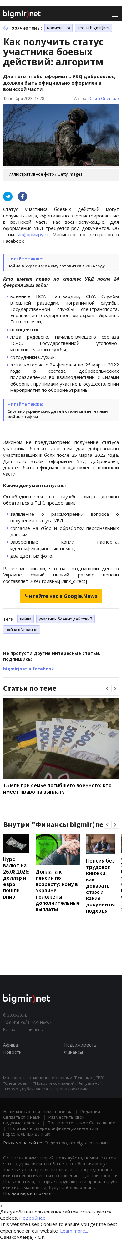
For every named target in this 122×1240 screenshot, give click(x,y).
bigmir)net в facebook (28, 669)
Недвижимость (80, 1045)
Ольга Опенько (103, 98)
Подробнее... (33, 1218)
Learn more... (74, 1231)
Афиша (10, 1045)
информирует (33, 234)
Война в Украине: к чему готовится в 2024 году (56, 266)
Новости (12, 1052)
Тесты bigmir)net (93, 28)
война (25, 619)
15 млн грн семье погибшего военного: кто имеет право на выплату (57, 788)
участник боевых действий (65, 619)
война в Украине (22, 629)
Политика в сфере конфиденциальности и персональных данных (50, 1131)
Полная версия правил (27, 1193)
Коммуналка (58, 28)
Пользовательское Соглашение (81, 1123)
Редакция (90, 1111)
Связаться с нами (22, 1117)
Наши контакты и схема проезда (38, 1111)
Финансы (73, 1052)
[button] (107, 688)
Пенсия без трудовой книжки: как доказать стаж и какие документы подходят (100, 885)
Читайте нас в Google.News (61, 596)
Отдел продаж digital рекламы (76, 1143)
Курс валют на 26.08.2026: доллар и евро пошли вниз (16, 877)
